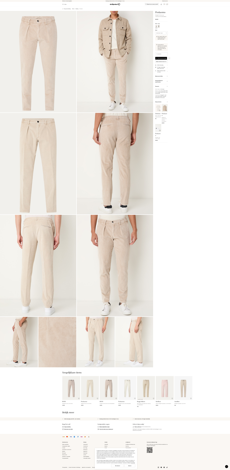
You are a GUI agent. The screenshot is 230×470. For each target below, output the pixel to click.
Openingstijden (86, 456)
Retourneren (64, 454)
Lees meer (133, 462)
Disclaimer (94, 467)
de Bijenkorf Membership (130, 444)
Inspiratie (106, 444)
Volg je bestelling (67, 426)
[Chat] (226, 466)
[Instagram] (158, 467)
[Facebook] (161, 467)
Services (127, 446)
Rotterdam (85, 453)
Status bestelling (65, 444)
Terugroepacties (65, 458)
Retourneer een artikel (68, 429)
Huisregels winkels (86, 458)
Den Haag (85, 447)
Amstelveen (85, 446)
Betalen (63, 451)
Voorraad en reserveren (66, 449)
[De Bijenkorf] (115, 4)
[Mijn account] (161, 4)
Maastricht (85, 451)
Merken (106, 446)
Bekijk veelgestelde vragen (104, 426)
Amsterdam (85, 444)
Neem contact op (138, 426)
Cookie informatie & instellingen (74, 467)
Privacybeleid (64, 467)
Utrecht (84, 454)
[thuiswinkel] (88, 437)
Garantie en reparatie (66, 456)
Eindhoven (85, 449)
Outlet (106, 447)
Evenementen (128, 447)
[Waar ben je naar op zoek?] (146, 4)
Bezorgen (64, 453)
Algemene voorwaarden (86, 467)
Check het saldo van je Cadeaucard (106, 429)
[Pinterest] (164, 467)
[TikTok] (167, 467)
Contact (63, 447)
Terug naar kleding (67, 8)
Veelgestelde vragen (66, 446)
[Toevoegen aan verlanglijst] (169, 58)
